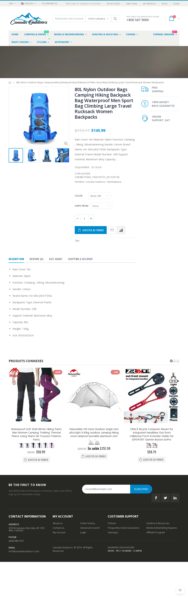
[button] (171, 361)
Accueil (10, 82)
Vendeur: (80, 181)
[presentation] (12, 155)
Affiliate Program (155, 532)
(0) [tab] (36, 259)
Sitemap (112, 532)
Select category (96, 18)
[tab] (16, 259)
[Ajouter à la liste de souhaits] (112, 230)
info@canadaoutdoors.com (24, 551)
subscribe (141, 489)
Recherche (115, 18)
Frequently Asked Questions (123, 527)
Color (78, 195)
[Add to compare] (121, 230)
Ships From (81, 205)
